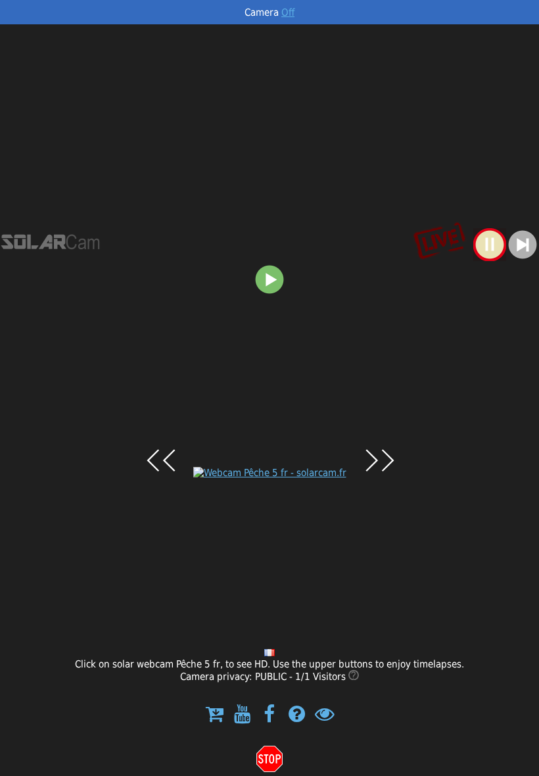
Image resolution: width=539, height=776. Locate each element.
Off (287, 12)
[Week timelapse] (269, 292)
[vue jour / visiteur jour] (353, 676)
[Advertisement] (269, 123)
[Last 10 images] (522, 257)
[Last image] (489, 257)
